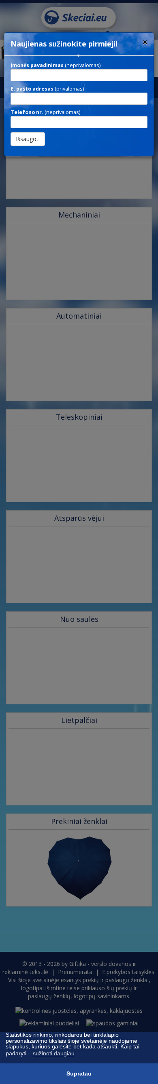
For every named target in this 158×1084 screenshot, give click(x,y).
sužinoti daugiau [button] (54, 1053)
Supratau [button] (79, 1073)
